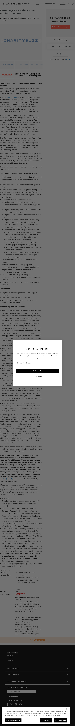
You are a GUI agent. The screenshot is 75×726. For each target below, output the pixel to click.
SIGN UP (37, 371)
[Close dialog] (60, 342)
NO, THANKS (37, 376)
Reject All (46, 720)
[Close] (67, 709)
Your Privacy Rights (13, 720)
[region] (36, 715)
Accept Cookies (60, 720)
